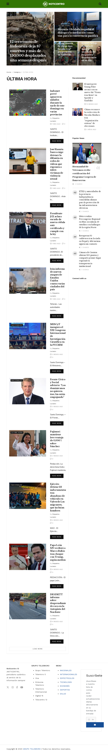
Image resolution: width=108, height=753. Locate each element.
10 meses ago (92, 104)
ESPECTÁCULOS (67, 678)
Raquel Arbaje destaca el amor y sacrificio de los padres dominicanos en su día (89, 52)
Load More (38, 649)
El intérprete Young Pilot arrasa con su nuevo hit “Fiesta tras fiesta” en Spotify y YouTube (92, 92)
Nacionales (16, 92)
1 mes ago (63, 65)
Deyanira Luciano (19, 65)
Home (9, 72)
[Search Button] (100, 4)
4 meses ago (57, 520)
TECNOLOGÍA (66, 682)
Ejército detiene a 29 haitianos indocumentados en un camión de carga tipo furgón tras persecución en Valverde (67, 46)
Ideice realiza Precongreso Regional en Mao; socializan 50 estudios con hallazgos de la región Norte (89, 222)
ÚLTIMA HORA (64, 25)
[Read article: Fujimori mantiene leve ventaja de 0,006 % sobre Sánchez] (27, 443)
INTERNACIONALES (68, 674)
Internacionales (18, 37)
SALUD (63, 694)
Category (17, 72)
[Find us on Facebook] (17, 687)
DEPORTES (65, 690)
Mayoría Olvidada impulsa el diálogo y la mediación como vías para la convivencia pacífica (78, 32)
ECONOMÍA (65, 686)
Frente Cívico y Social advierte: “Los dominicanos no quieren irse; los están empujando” (58, 388)
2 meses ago (57, 354)
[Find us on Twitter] (8, 687)
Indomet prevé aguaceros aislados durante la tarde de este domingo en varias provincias (57, 103)
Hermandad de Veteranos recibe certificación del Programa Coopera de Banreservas (84, 173)
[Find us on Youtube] (21, 687)
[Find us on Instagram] (13, 687)
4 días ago (33, 65)
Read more (57, 140)
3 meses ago (57, 456)
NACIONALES (66, 670)
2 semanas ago (66, 41)
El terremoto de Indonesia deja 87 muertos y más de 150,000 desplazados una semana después (28, 51)
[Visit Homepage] (54, 4)
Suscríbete (95, 724)
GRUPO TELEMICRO (32, 749)
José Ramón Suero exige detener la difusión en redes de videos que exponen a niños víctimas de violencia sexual (56, 164)
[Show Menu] (8, 4)
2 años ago (91, 129)
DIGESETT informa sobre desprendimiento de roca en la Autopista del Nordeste (60, 603)
